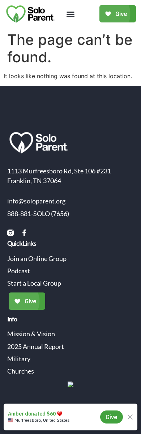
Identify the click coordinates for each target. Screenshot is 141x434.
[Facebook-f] (24, 232)
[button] (70, 14)
